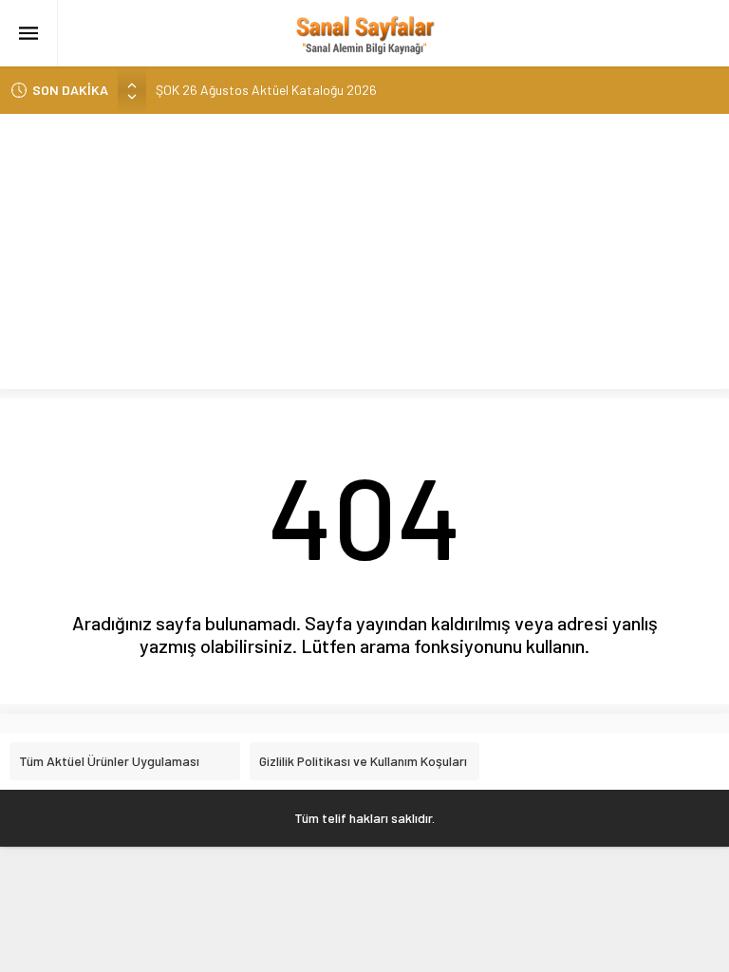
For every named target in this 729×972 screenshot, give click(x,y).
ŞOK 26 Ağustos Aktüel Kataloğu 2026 (266, 90)
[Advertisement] (364, 256)
